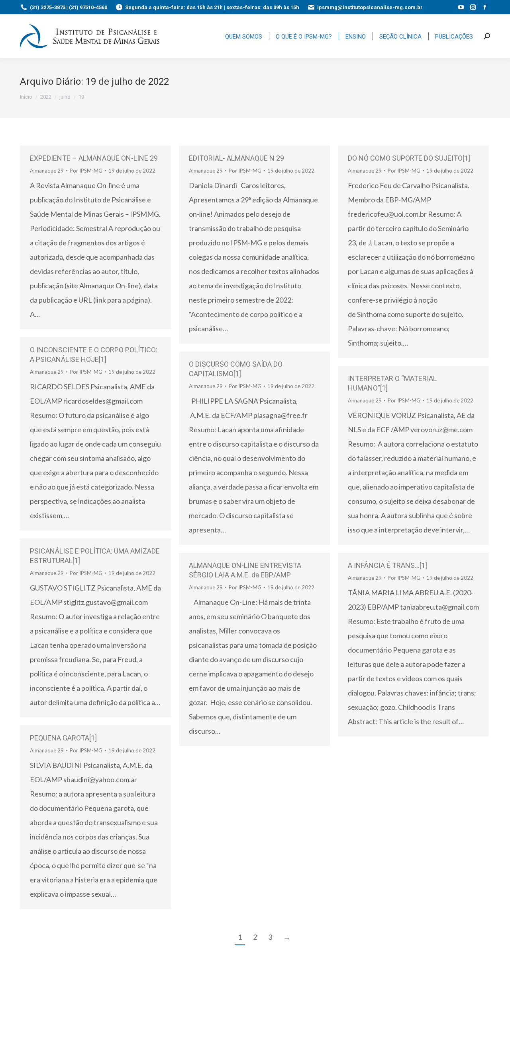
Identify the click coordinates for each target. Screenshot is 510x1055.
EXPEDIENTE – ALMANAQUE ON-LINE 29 (94, 158)
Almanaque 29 (47, 170)
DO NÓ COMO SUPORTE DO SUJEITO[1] (410, 158)
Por (86, 170)
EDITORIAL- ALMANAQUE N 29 (236, 158)
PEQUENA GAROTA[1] (63, 738)
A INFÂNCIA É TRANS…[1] (387, 565)
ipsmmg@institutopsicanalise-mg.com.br (370, 7)
